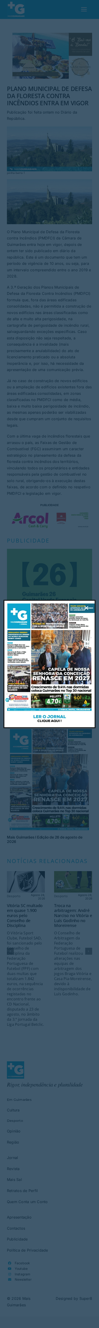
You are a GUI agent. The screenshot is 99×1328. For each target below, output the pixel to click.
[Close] (86, 607)
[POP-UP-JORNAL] (49, 602)
